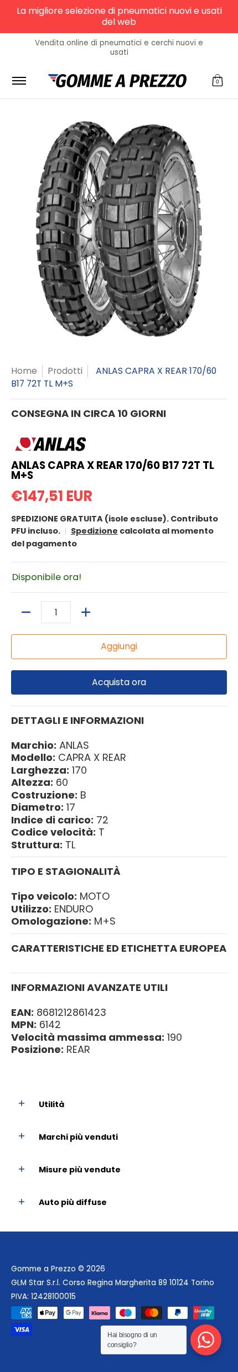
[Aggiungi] (86, 612)
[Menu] (18, 80)
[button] (217, 80)
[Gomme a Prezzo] (117, 81)
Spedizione (94, 530)
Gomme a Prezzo (43, 1269)
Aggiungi (119, 646)
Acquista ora (119, 682)
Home (24, 370)
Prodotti (65, 370)
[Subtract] (26, 612)
